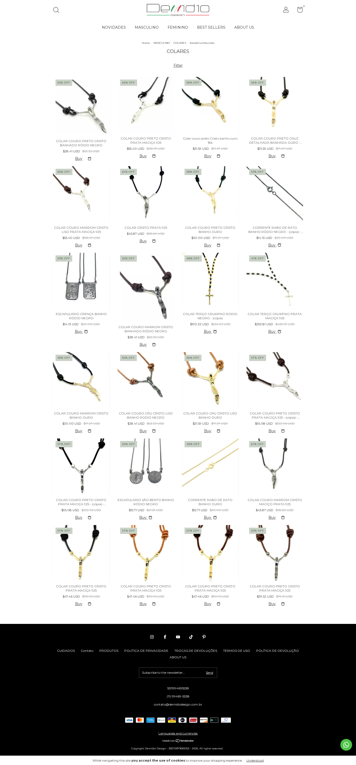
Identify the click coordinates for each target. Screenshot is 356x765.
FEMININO (178, 27)
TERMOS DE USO (236, 651)
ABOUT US (244, 27)
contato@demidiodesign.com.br (178, 704)
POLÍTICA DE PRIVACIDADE (146, 651)
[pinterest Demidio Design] (204, 637)
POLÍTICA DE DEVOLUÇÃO (277, 651)
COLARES (180, 43)
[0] (298, 10)
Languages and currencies (178, 733)
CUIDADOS (66, 651)
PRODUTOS (108, 651)
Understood (255, 760)
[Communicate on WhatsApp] (346, 745)
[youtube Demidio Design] (178, 637)
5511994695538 (178, 688)
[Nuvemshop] (178, 741)
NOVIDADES (114, 27)
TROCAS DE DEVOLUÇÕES (195, 651)
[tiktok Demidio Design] (191, 637)
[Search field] (58, 10)
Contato (87, 651)
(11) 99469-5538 (178, 696)
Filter (178, 65)
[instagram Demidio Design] (152, 637)
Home (146, 43)
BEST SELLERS (211, 27)
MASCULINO (147, 27)
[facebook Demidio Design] (165, 637)
